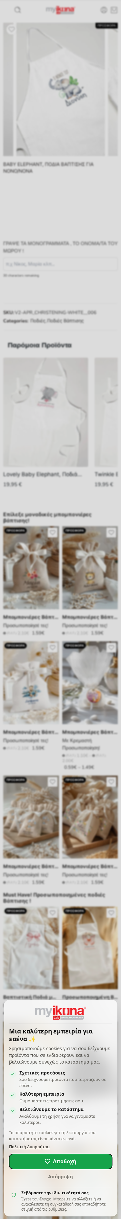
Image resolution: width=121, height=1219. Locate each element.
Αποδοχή (64, 1161)
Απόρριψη (60, 1176)
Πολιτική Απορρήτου (29, 1146)
